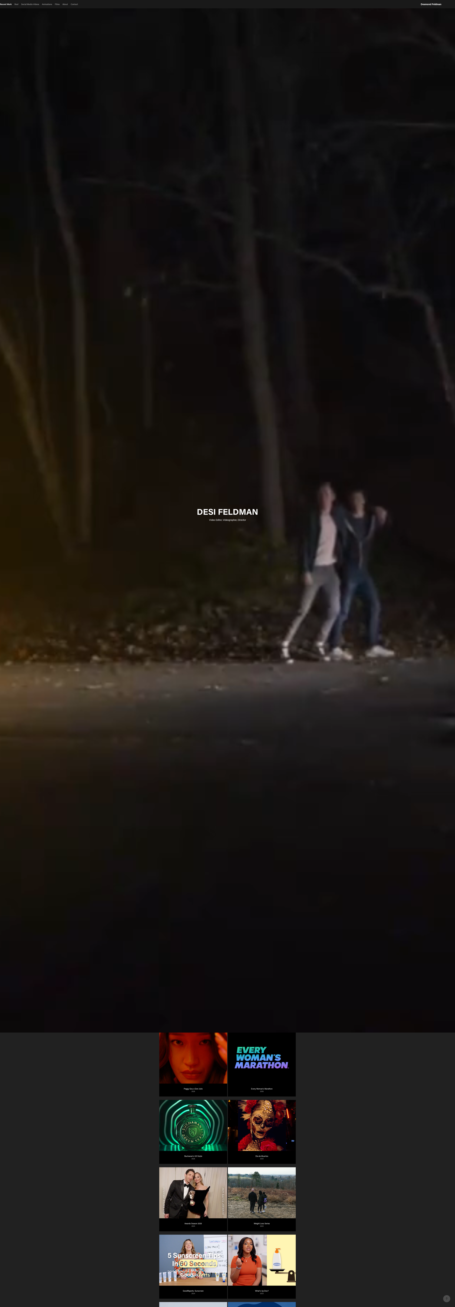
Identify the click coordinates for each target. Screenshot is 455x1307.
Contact (74, 4)
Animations (47, 4)
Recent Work (6, 4)
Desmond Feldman (431, 4)
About (65, 4)
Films (57, 4)
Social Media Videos (30, 4)
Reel (16, 4)
